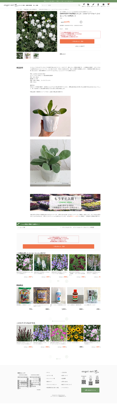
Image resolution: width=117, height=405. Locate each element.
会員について (65, 375)
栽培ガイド (49, 381)
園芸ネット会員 (74, 216)
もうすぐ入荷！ (19, 9)
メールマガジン (65, 387)
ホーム (48, 372)
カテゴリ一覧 (50, 375)
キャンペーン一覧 (51, 378)
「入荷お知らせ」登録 (77, 41)
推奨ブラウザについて (67, 384)
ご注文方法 (64, 372)
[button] (66, 281)
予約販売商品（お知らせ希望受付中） (31, 9)
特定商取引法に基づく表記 (53, 387)
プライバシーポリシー (52, 384)
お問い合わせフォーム (90, 390)
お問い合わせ (65, 381)
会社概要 (64, 378)
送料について (63, 53)
